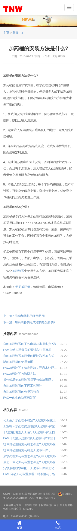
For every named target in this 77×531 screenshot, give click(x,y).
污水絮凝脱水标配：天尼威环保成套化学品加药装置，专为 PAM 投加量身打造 (31, 468)
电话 (58, 528)
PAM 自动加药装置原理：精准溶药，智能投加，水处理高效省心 (31, 474)
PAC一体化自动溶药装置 (19, 397)
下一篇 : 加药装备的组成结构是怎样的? (29, 322)
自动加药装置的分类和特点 (21, 391)
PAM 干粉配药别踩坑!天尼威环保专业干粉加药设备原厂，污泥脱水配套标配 (31, 438)
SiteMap (28, 508)
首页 (19, 528)
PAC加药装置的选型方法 (19, 373)
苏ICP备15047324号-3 (42, 497)
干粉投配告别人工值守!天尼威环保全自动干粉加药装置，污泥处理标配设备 (31, 432)
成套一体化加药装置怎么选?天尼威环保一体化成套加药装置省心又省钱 (31, 462)
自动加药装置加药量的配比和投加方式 (28, 355)
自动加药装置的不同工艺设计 (22, 385)
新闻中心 (19, 32)
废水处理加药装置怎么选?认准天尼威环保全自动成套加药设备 (31, 456)
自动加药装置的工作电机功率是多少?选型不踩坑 (31, 344)
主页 (6, 32)
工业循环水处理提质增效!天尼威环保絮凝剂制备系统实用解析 (31, 426)
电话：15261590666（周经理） (21, 516)
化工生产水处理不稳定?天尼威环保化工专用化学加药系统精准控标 (31, 420)
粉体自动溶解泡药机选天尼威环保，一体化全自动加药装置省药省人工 (31, 450)
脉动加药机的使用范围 (18, 361)
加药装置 (18, 271)
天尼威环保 (22, 287)
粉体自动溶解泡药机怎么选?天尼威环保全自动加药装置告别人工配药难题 (31, 444)
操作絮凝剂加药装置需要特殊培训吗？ (28, 379)
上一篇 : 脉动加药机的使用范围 (24, 316)
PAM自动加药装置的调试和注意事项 (27, 350)
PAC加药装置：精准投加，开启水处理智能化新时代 (31, 367)
